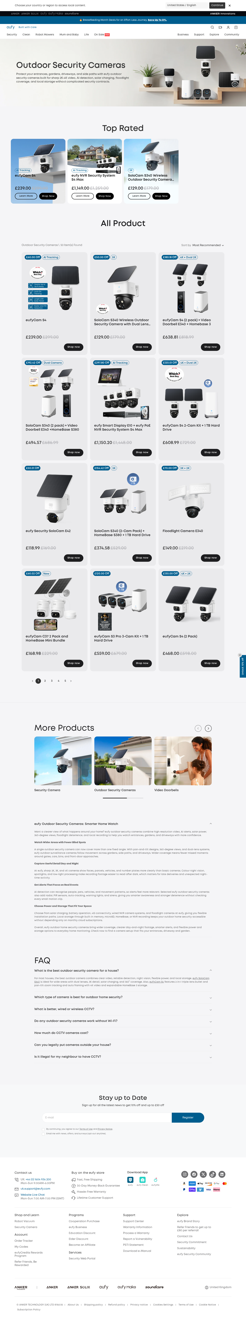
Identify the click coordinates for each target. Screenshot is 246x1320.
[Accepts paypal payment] (184, 1189)
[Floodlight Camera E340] (191, 498)
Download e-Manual (137, 1251)
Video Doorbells (166, 790)
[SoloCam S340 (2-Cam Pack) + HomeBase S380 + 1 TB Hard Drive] (123, 498)
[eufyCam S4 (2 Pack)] (191, 604)
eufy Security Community (194, 1254)
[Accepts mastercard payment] (224, 1183)
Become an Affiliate (82, 1245)
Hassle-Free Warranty (91, 1192)
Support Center (133, 1221)
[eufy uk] (12, 27)
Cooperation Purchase (84, 1221)
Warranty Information (137, 1227)
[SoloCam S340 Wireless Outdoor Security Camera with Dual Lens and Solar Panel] (123, 287)
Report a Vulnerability (137, 1239)
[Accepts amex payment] (192, 1183)
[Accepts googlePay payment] (216, 1183)
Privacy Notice (105, 1129)
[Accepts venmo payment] (200, 1189)
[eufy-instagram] (184, 1174)
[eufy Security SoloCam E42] (54, 498)
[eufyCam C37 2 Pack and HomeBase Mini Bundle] (54, 604)
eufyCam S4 (156, 982)
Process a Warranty (136, 1233)
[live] (220, 27)
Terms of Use (86, 1129)
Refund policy (116, 1305)
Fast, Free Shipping (89, 1179)
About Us (73, 1305)
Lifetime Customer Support (95, 1198)
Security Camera (47, 790)
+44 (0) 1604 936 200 (38, 1179)
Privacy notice (139, 1305)
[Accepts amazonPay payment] (184, 1183)
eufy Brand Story (188, 1221)
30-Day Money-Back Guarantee (98, 1186)
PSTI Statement (133, 1245)
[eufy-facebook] (194, 1174)
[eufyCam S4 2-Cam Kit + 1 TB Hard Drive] (191, 393)
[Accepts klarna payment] (216, 1189)
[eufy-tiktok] (212, 1174)
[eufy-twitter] (203, 1174)
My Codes (21, 1247)
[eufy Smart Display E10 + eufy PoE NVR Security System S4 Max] (123, 393)
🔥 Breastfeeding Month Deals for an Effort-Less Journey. (123, 20)
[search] (212, 27)
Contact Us (184, 1236)
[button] (229, 5)
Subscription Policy (28, 1310)
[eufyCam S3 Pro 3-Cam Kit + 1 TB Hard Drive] (123, 604)
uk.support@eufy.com (35, 1189)
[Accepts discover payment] (208, 1183)
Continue (217, 5)
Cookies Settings (163, 1305)
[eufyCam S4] (54, 287)
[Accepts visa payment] (208, 1189)
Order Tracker (24, 1241)
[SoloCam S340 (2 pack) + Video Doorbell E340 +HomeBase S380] (54, 393)
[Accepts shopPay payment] (192, 1189)
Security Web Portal (82, 1258)
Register (187, 1117)
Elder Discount (78, 1239)
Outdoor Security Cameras (115, 790)
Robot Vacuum (25, 1221)
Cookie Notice (207, 1305)
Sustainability (186, 1248)
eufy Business (78, 1227)
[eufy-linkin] (221, 1174)
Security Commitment (191, 1242)
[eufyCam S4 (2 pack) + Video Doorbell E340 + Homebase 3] (191, 287)
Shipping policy (93, 1305)
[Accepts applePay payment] (200, 1183)
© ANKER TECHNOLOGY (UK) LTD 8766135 (40, 1305)
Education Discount (82, 1233)
